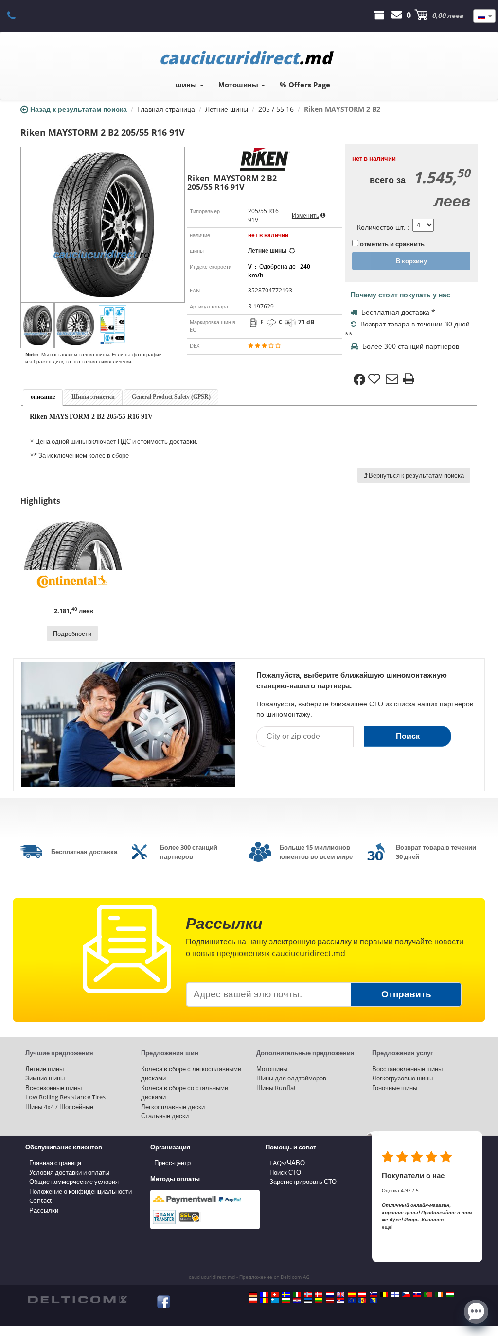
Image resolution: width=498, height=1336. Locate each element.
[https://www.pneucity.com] (428, 1294)
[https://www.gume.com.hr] (297, 1300)
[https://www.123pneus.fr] (264, 1294)
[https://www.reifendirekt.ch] (275, 1294)
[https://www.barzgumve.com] (286, 1300)
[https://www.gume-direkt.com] (373, 1294)
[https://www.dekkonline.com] (308, 1294)
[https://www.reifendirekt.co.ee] (308, 1300)
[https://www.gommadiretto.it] (297, 1294)
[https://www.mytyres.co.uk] (340, 1294)
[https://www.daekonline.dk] (318, 1294)
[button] (476, 1311)
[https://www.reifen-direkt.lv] (330, 1300)
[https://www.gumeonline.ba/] (373, 1300)
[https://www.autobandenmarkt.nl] (330, 1294)
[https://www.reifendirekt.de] (253, 1294)
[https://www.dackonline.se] (286, 1294)
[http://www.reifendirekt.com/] (352, 1300)
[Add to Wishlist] (375, 379)
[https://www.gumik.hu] (450, 1294)
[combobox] (484, 16)
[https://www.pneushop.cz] (406, 1294)
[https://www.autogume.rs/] (340, 1300)
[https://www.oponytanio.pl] (253, 1300)
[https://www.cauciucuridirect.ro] (264, 1300)
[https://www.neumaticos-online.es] (352, 1294)
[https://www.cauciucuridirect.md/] (362, 1300)
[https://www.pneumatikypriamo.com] (417, 1294)
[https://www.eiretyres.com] (439, 1294)
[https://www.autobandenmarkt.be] (384, 1294)
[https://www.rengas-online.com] (395, 1294)
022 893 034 (17, 15)
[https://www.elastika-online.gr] (275, 1300)
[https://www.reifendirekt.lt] (318, 1300)
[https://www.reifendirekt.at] (362, 1294)
